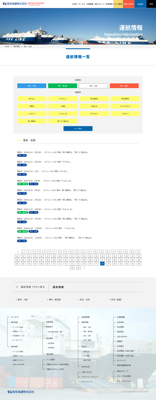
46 (35, 260)
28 (53, 256)
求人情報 (86, 356)
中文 (151, 4)
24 (29, 256)
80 (114, 263)
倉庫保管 (49, 322)
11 (77, 252)
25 (35, 256)
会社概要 (120, 327)
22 (17, 256)
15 (101, 252)
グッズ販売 (118, 4)
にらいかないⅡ (125, 106)
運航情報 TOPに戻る (33, 286)
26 (41, 256)
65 (23, 263)
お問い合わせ (129, 4)
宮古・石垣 (93, 86)
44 (23, 260)
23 (23, 256)
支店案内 (120, 346)
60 (121, 260)
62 (133, 260)
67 (35, 263)
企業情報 (89, 4)
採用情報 (109, 4)
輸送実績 (49, 354)
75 (84, 263)
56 (96, 260)
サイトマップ (87, 381)
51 (66, 260)
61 (127, 260)
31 (72, 256)
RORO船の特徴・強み (55, 332)
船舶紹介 (49, 326)
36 (102, 256)
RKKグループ (99, 4)
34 (90, 256)
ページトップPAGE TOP (147, 384)
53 (78, 260)
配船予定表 (87, 360)
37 (108, 256)
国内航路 (14, 322)
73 (72, 263)
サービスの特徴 (18, 327)
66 (29, 263)
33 (84, 256)
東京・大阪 (32, 86)
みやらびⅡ (94, 113)
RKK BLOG (86, 366)
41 (133, 256)
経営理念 (120, 331)
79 (108, 263)
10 (71, 252)
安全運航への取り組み (125, 355)
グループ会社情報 (124, 376)
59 (114, 260)
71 (60, 263)
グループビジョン (124, 381)
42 (139, 256)
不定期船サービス (18, 336)
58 (108, 260)
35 (96, 256)
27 (47, 256)
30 (66, 256)
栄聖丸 (31, 106)
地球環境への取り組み (125, 351)
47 (41, 260)
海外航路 (14, 346)
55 (90, 260)
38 (114, 256)
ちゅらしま (63, 113)
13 (89, 252)
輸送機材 (49, 338)
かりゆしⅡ (63, 98)
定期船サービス (18, 331)
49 (53, 260)
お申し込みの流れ (18, 364)
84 (139, 263)
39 (121, 256)
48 (47, 260)
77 (96, 263)
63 (139, 260)
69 (47, 263)
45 (29, 260)
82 (127, 263)
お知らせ (86, 351)
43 (17, 260)
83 (133, 263)
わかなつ (125, 113)
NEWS (84, 346)
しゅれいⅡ (32, 113)
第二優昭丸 (32, 121)
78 (102, 263)
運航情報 (85, 322)
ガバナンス (121, 360)
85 (72, 268)
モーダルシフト (18, 340)
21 (138, 252)
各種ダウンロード (18, 360)
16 (107, 252)
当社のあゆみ (122, 336)
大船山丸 (94, 106)
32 (78, 256)
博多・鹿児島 (62, 86)
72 (66, 263)
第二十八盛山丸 (63, 121)
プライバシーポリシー (90, 377)
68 (41, 263)
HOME (74, 4)
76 (90, 263)
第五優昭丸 (125, 98)
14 (95, 252)
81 (121, 263)
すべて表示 (78, 128)
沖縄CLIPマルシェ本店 (55, 369)
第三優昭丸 (94, 98)
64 (17, 263)
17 (113, 252)
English (140, 4)
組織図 (119, 341)
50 (60, 260)
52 (72, 260)
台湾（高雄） (124, 86)
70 (53, 263)
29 (60, 256)
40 (127, 256)
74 (78, 263)
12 (83, 252)
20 (132, 252)
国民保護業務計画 (124, 365)
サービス (81, 4)
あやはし (32, 98)
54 (84, 260)
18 (119, 252)
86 (78, 268)
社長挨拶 (120, 322)
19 (126, 252)
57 (102, 260)
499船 (63, 106)
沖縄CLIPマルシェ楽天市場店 (57, 364)
